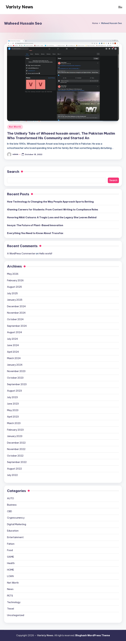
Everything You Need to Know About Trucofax (35, 233)
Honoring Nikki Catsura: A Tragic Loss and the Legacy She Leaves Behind (51, 217)
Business (12, 504)
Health (11, 563)
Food (10, 550)
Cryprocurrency (15, 517)
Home (95, 23)
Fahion (10, 543)
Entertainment (15, 537)
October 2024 (15, 319)
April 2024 (13, 351)
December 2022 (16, 442)
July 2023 (12, 397)
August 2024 (14, 332)
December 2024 (16, 306)
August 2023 (14, 390)
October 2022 (15, 455)
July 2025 (12, 293)
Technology (13, 602)
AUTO (10, 498)
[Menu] (120, 7)
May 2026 (12, 273)
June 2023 (13, 403)
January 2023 (14, 436)
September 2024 (17, 325)
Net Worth (15, 127)
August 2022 (14, 468)
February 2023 (15, 429)
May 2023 (12, 410)
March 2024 (14, 358)
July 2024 (12, 338)
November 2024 (16, 312)
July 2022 (12, 475)
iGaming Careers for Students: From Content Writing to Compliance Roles (52, 209)
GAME (10, 556)
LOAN (10, 576)
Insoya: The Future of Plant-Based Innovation (35, 225)
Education (13, 530)
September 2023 (17, 384)
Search (13, 172)
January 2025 (14, 299)
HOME (10, 569)
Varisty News (19, 7)
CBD (9, 511)
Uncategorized (15, 615)
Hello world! (45, 253)
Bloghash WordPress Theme (92, 635)
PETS (10, 595)
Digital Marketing (16, 524)
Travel (10, 608)
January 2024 (14, 364)
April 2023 (13, 416)
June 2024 (13, 345)
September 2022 (17, 462)
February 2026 (15, 280)
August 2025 (14, 286)
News (10, 589)
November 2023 (16, 371)
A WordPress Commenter (21, 253)
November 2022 (16, 449)
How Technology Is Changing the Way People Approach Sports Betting (50, 201)
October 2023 (15, 377)
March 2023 (14, 423)
